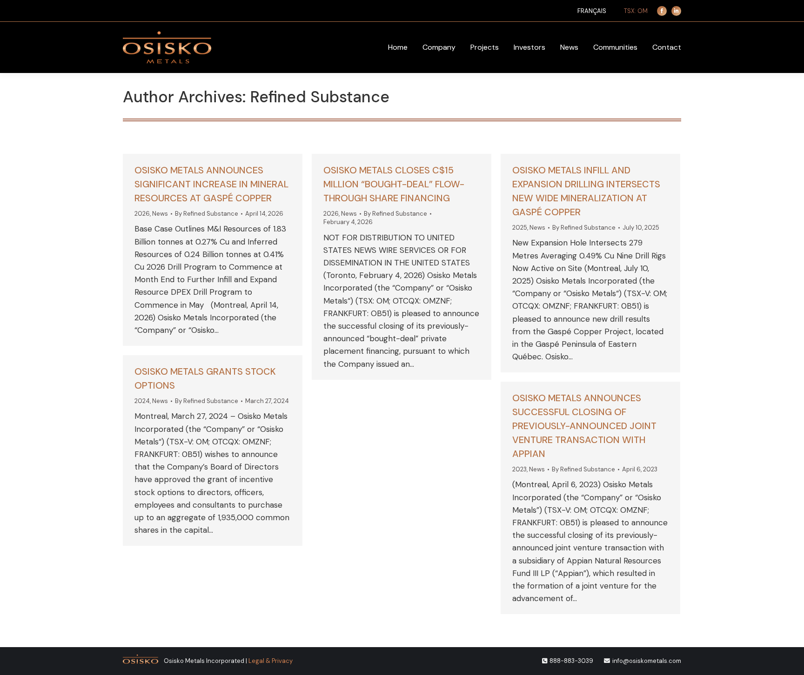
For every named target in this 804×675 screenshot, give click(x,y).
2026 (142, 214)
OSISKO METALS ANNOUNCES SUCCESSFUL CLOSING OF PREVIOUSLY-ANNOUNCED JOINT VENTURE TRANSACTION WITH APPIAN (584, 426)
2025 (519, 228)
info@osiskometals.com (646, 661)
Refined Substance (319, 96)
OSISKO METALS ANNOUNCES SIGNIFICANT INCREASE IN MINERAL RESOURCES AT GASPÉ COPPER (211, 184)
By (206, 214)
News (160, 214)
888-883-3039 (571, 661)
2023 (519, 469)
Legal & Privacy (270, 661)
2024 (142, 401)
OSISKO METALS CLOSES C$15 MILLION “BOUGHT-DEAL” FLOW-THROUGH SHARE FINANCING (393, 184)
